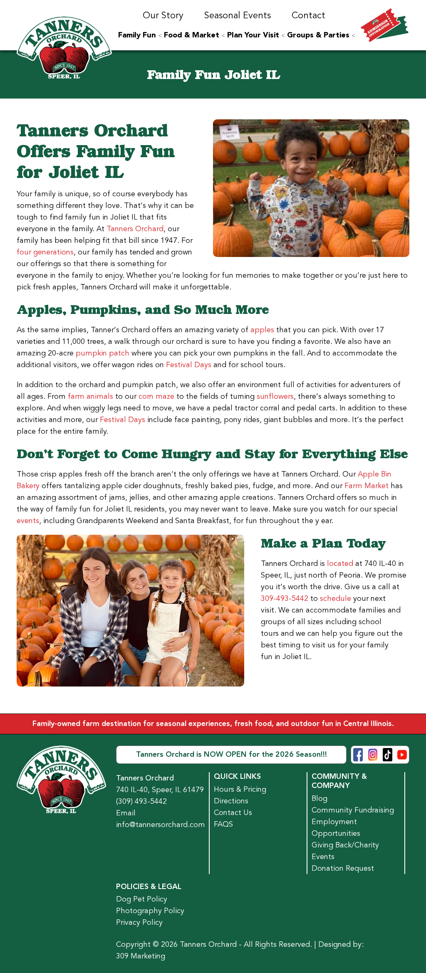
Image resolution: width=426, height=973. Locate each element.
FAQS (223, 824)
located (340, 563)
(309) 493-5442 (141, 801)
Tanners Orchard (134, 229)
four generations (45, 252)
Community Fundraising (353, 810)
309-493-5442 (284, 598)
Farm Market (366, 485)
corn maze (156, 396)
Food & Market (191, 35)
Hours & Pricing (240, 789)
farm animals (90, 396)
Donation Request (343, 868)
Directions (231, 801)
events (28, 520)
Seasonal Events (237, 15)
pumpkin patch (102, 353)
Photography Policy (150, 910)
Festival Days (188, 364)
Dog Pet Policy (141, 899)
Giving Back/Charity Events (345, 850)
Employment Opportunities (336, 827)
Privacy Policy (139, 922)
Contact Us (233, 812)
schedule (335, 598)
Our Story (163, 15)
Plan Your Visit (253, 35)
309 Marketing (140, 956)
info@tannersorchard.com (160, 824)
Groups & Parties (318, 35)
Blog (319, 798)
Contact (308, 15)
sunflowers (275, 396)
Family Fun (137, 35)
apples (262, 330)
